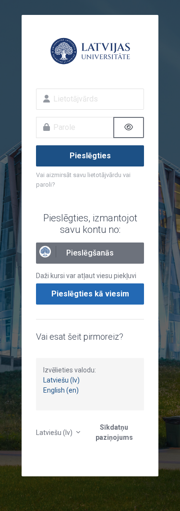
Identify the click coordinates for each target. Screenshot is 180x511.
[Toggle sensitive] (128, 127)
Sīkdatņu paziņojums (114, 432)
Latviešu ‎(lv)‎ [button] (55, 432)
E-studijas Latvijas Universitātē (90, 51)
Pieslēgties (90, 155)
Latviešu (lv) (61, 380)
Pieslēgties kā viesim (90, 293)
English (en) (61, 390)
